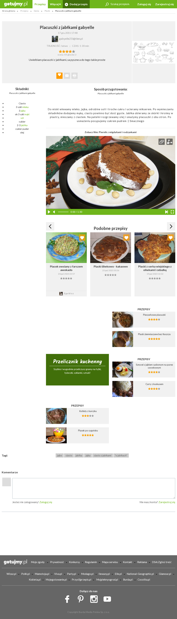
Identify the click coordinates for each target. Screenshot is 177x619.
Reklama (142, 562)
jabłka (24, 125)
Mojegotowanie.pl (56, 579)
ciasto (69, 455)
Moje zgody (38, 562)
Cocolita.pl (144, 579)
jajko (59, 455)
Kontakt (127, 562)
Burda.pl (128, 579)
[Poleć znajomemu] (67, 76)
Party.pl (71, 573)
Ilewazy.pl (104, 573)
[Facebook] (68, 598)
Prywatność (57, 562)
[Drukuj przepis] (74, 76)
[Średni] (63, 51)
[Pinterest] (82, 598)
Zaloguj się (144, 4)
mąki (27, 114)
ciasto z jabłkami (102, 455)
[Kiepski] (60, 51)
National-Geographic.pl (140, 573)
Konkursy (74, 562)
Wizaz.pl (11, 573)
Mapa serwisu (110, 562)
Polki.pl (25, 573)
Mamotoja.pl (42, 573)
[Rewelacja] (73, 51)
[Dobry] (67, 51)
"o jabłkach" (121, 455)
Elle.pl (118, 573)
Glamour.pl (165, 573)
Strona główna (8, 11)
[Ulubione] (82, 237)
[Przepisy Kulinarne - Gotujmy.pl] (15, 3)
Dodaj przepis (78, 4)
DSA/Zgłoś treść (161, 562)
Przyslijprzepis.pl (81, 579)
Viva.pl (58, 573)
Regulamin (91, 562)
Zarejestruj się (164, 4)
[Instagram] (95, 598)
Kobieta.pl (35, 579)
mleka (25, 107)
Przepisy (40, 4)
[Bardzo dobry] (70, 51)
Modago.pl (87, 573)
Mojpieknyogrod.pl (107, 579)
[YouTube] (108, 598)
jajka (23, 110)
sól (22, 117)
